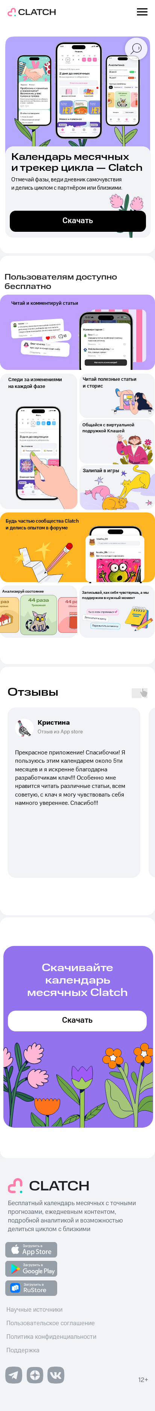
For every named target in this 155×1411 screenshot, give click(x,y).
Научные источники (34, 1310)
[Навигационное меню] (142, 12)
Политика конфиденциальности (51, 1337)
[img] (34, 1375)
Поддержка (23, 1350)
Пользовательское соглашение (50, 1323)
